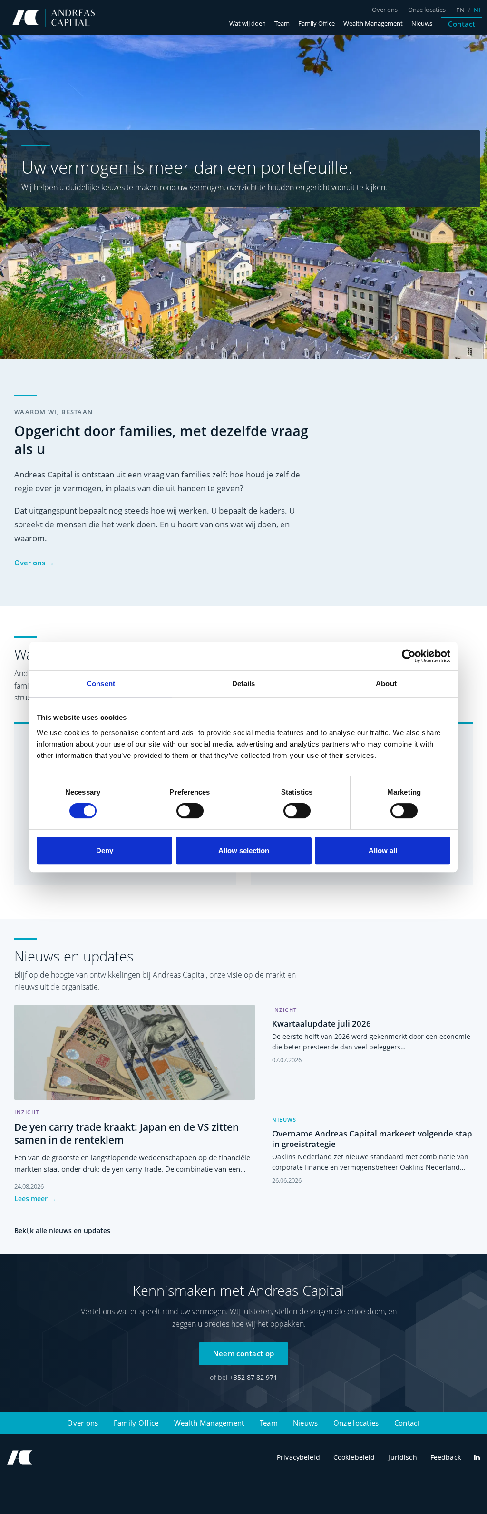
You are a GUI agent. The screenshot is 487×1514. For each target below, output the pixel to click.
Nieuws (421, 23)
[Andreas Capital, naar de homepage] (20, 1457)
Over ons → (34, 562)
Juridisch (402, 1457)
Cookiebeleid (354, 1457)
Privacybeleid (298, 1457)
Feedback (445, 1457)
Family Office (316, 23)
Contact (461, 24)
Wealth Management (373, 23)
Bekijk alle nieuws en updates (66, 1230)
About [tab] (386, 683)
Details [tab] (243, 683)
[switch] (190, 810)
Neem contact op (243, 1353)
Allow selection (243, 850)
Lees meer (35, 1198)
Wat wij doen (247, 23)
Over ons (385, 10)
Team (282, 23)
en (460, 10)
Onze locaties (427, 10)
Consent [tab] (101, 683)
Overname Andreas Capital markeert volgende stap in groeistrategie (372, 1138)
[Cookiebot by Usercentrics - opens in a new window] (408, 656)
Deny (104, 850)
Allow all (383, 850)
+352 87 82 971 (253, 1377)
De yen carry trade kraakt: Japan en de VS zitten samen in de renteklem (126, 1133)
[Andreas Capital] (53, 18)
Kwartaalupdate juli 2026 (321, 1023)
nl (478, 10)
